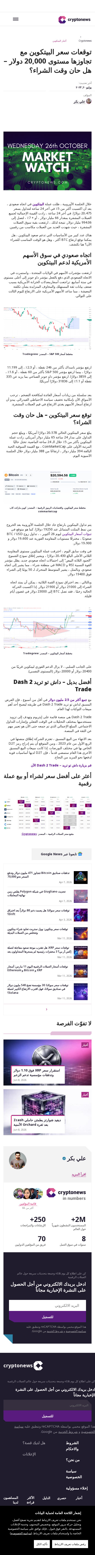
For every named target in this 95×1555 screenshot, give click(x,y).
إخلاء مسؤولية (77, 1488)
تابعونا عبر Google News (59, 854)
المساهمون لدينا (10, 1499)
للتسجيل (47, 1317)
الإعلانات (29, 1453)
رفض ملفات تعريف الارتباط (70, 1544)
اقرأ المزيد (79, 1174)
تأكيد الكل (42, 1544)
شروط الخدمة (55, 1331)
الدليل (46, 1497)
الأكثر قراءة (30, 1499)
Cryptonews (85, 40)
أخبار (79, 1497)
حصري (61, 1497)
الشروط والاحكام (72, 1445)
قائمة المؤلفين (28, 1204)
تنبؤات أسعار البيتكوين (77, 534)
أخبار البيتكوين (59, 40)
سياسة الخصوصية (76, 1331)
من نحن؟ (73, 1459)
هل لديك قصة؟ (34, 1442)
